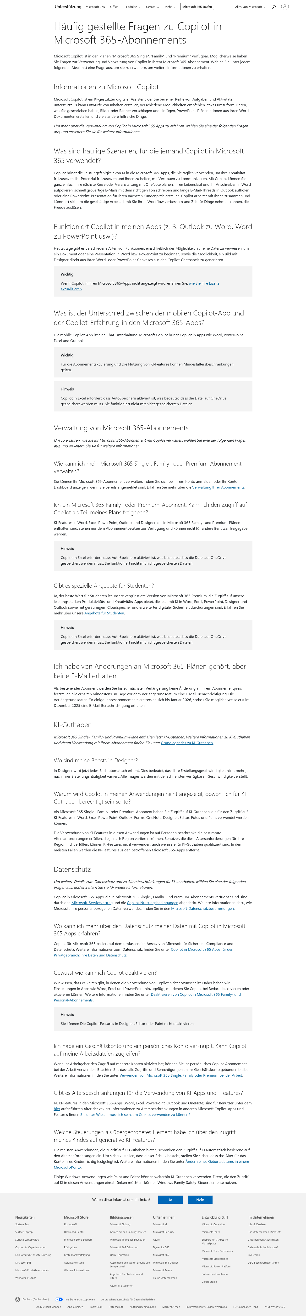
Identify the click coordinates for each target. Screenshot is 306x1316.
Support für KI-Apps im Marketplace (215, 1241)
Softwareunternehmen (215, 1274)
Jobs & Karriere (257, 1224)
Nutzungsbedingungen (143, 1307)
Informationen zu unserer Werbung (206, 1307)
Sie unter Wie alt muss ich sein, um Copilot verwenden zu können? (135, 1114)
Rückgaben (70, 1247)
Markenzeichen (171, 1307)
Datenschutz (116, 1307)
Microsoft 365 (95, 7)
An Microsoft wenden (48, 1307)
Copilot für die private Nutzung (33, 1255)
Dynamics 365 (161, 1247)
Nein (200, 1199)
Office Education (119, 1255)
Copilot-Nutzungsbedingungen (152, 902)
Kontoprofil (70, 1224)
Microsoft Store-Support (78, 1239)
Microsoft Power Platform (216, 1266)
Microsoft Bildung (120, 1224)
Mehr (168, 7)
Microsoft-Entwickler (214, 1224)
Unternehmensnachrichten (263, 1239)
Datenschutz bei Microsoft (263, 1247)
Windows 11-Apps (25, 1278)
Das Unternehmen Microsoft (264, 1232)
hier (57, 1108)
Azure (156, 1239)
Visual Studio (209, 1281)
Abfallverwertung (74, 1262)
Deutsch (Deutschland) (35, 1299)
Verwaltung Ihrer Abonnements (218, 486)
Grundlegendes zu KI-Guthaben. (187, 742)
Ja (170, 1199)
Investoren (254, 1255)
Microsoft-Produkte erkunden (32, 1270)
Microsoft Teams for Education (127, 1239)
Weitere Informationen (77, 1270)
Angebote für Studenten (104, 612)
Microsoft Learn (211, 1232)
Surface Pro (21, 1224)
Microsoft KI (160, 1224)
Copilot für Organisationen (30, 1247)
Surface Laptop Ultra (27, 1239)
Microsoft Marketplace (215, 1258)
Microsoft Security (163, 1232)
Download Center (74, 1232)
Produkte (131, 7)
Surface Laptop (24, 1232)
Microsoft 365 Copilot (165, 1262)
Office (114, 7)
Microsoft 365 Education (124, 1247)
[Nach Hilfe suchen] (273, 6)
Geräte (150, 7)
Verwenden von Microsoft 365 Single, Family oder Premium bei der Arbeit (181, 1075)
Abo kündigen (75, 1307)
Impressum (96, 1307)
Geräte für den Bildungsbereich (128, 1232)
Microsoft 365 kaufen (197, 7)
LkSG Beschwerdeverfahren (263, 1262)
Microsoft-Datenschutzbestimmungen (202, 908)
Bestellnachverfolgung (77, 1255)
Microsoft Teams (162, 1270)
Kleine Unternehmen (165, 1278)
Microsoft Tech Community (217, 1251)
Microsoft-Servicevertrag (92, 902)
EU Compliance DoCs (245, 1307)
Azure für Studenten (121, 1285)
